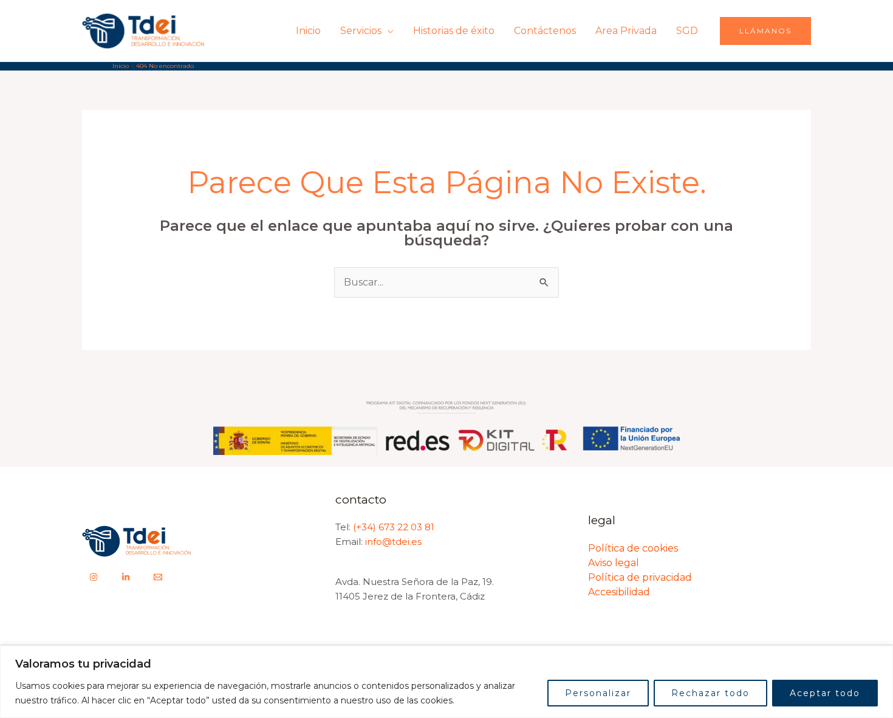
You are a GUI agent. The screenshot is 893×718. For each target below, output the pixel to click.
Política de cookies (633, 548)
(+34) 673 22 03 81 (393, 527)
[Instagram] (93, 577)
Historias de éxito (453, 30)
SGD (687, 30)
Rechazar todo (710, 693)
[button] (765, 31)
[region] (446, 682)
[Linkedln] (125, 577)
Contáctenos (545, 30)
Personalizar (598, 693)
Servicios (360, 30)
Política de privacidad (640, 577)
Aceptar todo (825, 693)
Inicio (308, 30)
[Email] (157, 577)
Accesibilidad (619, 592)
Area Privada (626, 30)
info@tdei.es (392, 541)
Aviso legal (613, 563)
